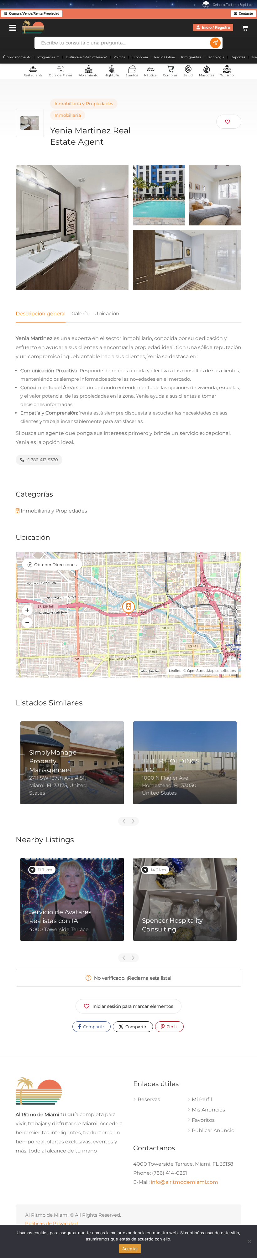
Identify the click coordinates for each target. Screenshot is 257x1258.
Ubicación (106, 314)
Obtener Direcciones (55, 564)
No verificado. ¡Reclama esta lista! (132, 978)
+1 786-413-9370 (41, 459)
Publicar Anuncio (213, 1130)
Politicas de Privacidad (51, 1223)
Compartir (93, 1026)
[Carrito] (245, 27)
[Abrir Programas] (58, 57)
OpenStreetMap (200, 670)
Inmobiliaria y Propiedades (84, 103)
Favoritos (203, 1120)
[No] (249, 1241)
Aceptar (130, 1248)
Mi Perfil (202, 1099)
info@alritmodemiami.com (184, 1182)
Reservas (149, 1099)
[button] (27, 610)
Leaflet (175, 670)
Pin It (171, 1026)
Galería (79, 314)
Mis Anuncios (208, 1110)
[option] (72, 767)
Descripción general (41, 314)
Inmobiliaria (68, 115)
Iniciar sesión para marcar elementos (132, 1006)
